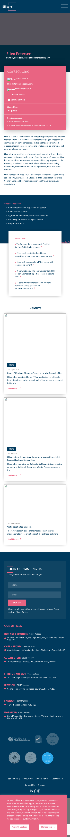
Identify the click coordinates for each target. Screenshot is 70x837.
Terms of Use (27, 778)
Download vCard (17, 99)
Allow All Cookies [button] (19, 827)
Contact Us (29, 785)
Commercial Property (20, 121)
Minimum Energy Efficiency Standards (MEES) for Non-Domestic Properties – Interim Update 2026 (35, 274)
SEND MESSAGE (22, 88)
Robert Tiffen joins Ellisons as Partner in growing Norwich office (34, 373)
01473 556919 (22, 78)
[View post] (35, 336)
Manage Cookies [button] (48, 827)
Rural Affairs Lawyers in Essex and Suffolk (30, 125)
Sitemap (41, 785)
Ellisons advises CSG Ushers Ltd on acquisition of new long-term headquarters (33, 255)
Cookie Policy (57, 778)
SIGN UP (17, 602)
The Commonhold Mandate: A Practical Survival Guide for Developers (32, 246)
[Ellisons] (9, 6)
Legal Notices (12, 778)
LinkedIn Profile (17, 94)
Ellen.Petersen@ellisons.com (20, 83)
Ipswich (14, 110)
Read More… (13, 388)
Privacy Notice (42, 778)
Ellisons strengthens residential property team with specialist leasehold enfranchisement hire (33, 285)
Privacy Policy (21, 612)
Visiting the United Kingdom (19, 526)
